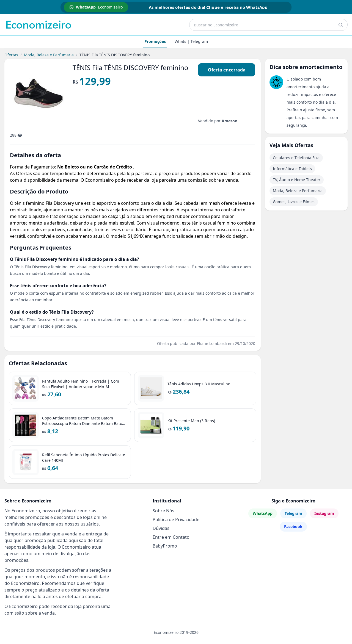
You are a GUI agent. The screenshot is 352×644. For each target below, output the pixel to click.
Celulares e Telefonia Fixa (296, 157)
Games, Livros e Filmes (294, 201)
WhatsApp (263, 513)
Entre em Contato (171, 537)
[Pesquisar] (340, 25)
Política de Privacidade (176, 519)
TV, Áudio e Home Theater (296, 179)
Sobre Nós (163, 511)
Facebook (293, 526)
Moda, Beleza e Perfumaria (49, 54)
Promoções (155, 41)
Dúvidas (161, 528)
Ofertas (11, 54)
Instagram (324, 513)
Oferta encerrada (227, 70)
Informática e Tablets (292, 168)
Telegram (293, 513)
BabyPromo (165, 546)
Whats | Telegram (191, 41)
